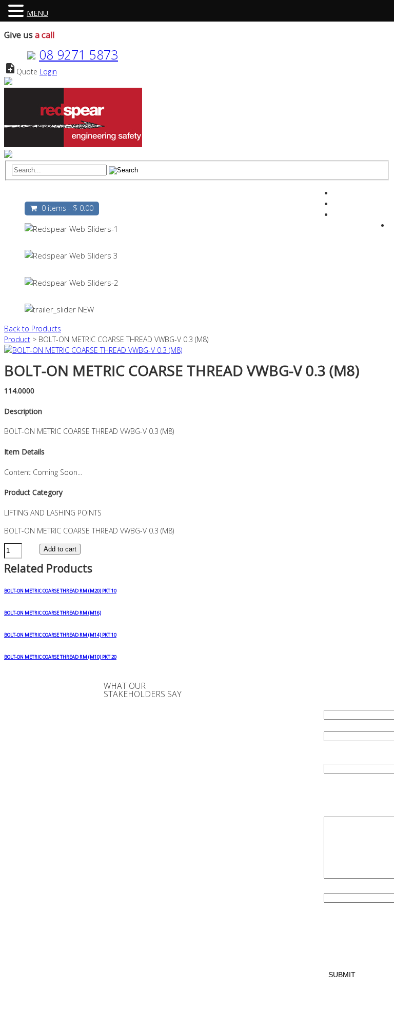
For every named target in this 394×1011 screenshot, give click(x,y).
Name (335, 703)
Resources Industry (219, 195)
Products (157, 195)
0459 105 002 (252, 764)
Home (40, 195)
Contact (278, 195)
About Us (40, 697)
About (76, 195)
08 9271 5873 (78, 54)
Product (17, 339)
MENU (37, 13)
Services (114, 195)
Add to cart (60, 549)
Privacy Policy (46, 729)
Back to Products (32, 328)
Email (334, 725)
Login (48, 71)
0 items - (67, 208)
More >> (146, 949)
